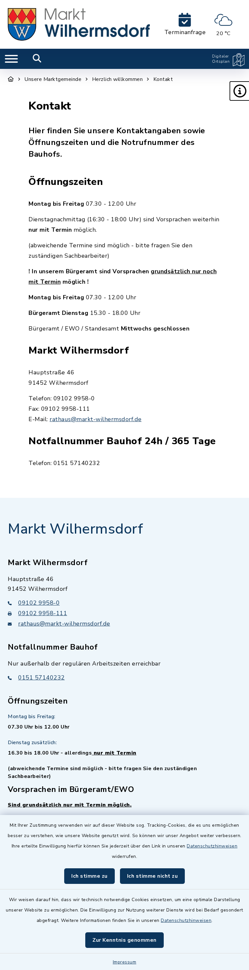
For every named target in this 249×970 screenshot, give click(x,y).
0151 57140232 (41, 677)
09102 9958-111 (42, 613)
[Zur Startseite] (11, 79)
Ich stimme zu (89, 876)
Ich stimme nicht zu (152, 876)
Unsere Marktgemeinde (52, 79)
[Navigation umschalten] (11, 59)
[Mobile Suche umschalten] (37, 59)
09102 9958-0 (39, 603)
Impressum (124, 962)
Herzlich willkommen (117, 79)
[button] (239, 91)
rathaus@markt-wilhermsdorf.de (96, 419)
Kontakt (163, 79)
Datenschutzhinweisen (212, 846)
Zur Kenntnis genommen (124, 940)
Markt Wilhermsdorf (75, 529)
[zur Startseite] (79, 24)
